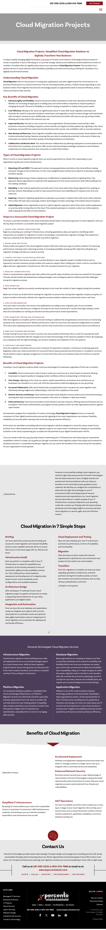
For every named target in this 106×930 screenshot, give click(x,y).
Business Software (10, 900)
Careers (99, 904)
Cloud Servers (8, 906)
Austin (25, 874)
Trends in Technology (11, 919)
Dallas (34, 874)
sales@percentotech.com (53, 870)
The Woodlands (61, 874)
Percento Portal (96, 901)
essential (29, 437)
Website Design (9, 913)
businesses (45, 59)
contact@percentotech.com (68, 910)
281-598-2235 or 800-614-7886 (66, 3)
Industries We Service (12, 916)
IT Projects (7, 903)
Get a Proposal (95, 3)
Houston (46, 874)
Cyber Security (9, 909)
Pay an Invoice (97, 898)
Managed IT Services (11, 896)
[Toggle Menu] (100, 9)
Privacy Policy (98, 919)
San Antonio (78, 874)
